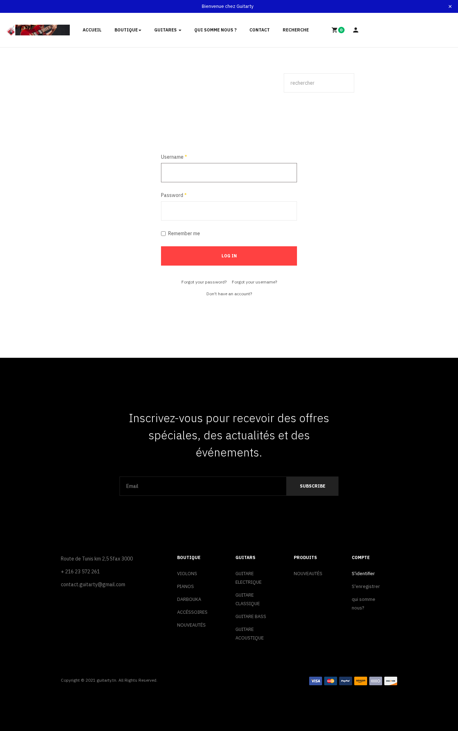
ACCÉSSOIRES (192, 612)
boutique (126, 30)
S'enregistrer (366, 586)
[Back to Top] (435, 702)
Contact (259, 30)
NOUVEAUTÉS (191, 625)
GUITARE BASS (250, 616)
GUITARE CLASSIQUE (247, 599)
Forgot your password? (203, 282)
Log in (229, 255)
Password (174, 195)
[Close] (450, 6)
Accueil (92, 30)
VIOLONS (187, 574)
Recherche (296, 30)
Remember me (184, 233)
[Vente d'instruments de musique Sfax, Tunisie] (38, 30)
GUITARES (166, 30)
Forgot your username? (254, 282)
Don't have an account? (229, 293)
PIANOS (185, 586)
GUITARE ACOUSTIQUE (249, 633)
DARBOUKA (189, 599)
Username (174, 157)
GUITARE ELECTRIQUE (248, 578)
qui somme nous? (363, 603)
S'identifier (363, 574)
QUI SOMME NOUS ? (215, 30)
